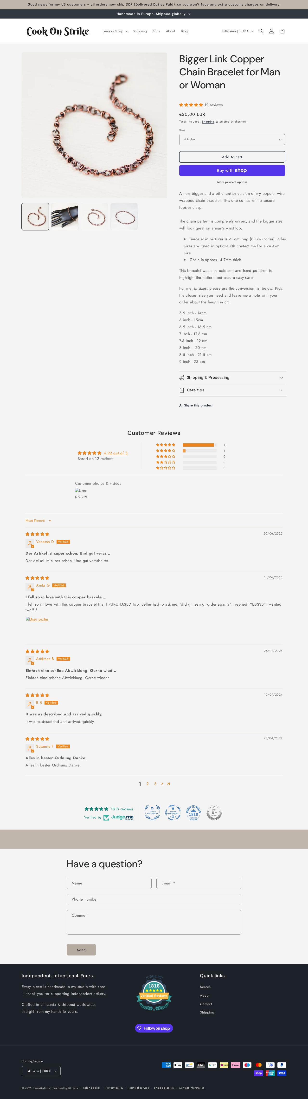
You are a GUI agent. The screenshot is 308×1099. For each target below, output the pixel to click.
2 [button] (148, 783)
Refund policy (92, 1088)
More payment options (232, 182)
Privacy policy (114, 1088)
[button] (115, 31)
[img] (37, 534)
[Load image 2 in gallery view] (64, 216)
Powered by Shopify (65, 1088)
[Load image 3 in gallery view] (94, 216)
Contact (206, 1003)
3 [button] (155, 783)
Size (182, 130)
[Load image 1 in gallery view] (35, 216)
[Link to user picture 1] (37, 628)
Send (81, 950)
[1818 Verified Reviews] (154, 1011)
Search (205, 986)
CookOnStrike (42, 1088)
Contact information (192, 1088)
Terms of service (138, 1088)
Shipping (208, 121)
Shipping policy (164, 1088)
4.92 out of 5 (116, 453)
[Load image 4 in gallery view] (124, 216)
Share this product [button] (198, 405)
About (204, 995)
